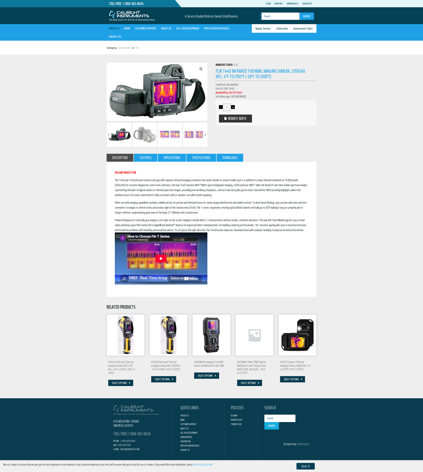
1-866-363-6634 (133, 3)
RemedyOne (303, 444)
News (127, 28)
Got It (305, 466)
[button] (201, 69)
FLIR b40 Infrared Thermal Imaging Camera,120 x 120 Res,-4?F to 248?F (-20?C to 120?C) (121, 367)
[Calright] (132, 15)
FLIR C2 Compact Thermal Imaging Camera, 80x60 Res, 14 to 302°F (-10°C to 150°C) (295, 365)
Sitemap (234, 416)
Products (114, 28)
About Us (166, 28)
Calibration (282, 28)
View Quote (307, 4)
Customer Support (145, 28)
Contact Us (115, 36)
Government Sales (303, 28)
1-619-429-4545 (127, 441)
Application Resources (217, 28)
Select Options (119, 383)
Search (306, 16)
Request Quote (237, 118)
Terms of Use (236, 424)
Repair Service (263, 28)
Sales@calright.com (129, 449)
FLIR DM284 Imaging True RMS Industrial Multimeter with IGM (209, 363)
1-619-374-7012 (124, 445)
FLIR (137, 47)
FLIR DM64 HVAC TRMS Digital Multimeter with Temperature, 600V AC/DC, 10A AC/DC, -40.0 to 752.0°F (252, 367)
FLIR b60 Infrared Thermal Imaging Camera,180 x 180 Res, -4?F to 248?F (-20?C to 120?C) (165, 365)
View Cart (279, 4)
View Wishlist (293, 4)
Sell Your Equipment (187, 28)
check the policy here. (203, 464)
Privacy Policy (236, 420)
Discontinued (124, 47)
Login (268, 4)
